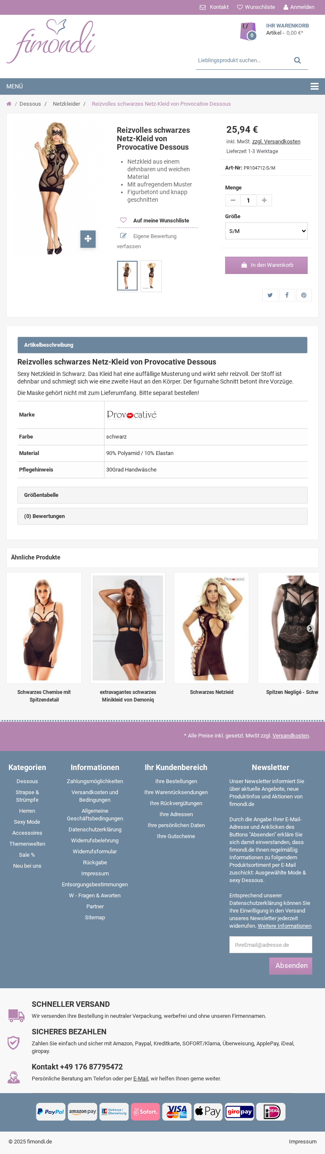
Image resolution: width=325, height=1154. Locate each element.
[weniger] (233, 200)
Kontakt (219, 7)
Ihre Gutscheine (176, 836)
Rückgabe (95, 862)
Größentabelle (41, 495)
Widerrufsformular (95, 851)
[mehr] (264, 200)
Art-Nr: (233, 167)
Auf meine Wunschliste (160, 220)
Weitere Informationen (284, 926)
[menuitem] (27, 783)
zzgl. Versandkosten (276, 141)
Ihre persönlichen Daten (176, 825)
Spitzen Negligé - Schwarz (295, 692)
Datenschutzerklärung (95, 829)
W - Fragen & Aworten (95, 895)
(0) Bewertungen (44, 516)
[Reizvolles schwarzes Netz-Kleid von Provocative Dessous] (127, 275)
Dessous (30, 104)
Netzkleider (66, 104)
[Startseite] (10, 104)
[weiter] (310, 628)
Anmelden (302, 7)
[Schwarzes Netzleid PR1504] (211, 628)
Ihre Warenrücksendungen (176, 792)
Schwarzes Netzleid (212, 692)
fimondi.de (39, 1141)
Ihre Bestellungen (176, 781)
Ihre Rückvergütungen (176, 803)
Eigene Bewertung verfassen (146, 241)
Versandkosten (291, 735)
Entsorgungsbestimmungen (95, 884)
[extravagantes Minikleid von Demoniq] (127, 628)
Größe (233, 216)
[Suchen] (297, 60)
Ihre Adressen (176, 814)
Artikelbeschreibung (48, 345)
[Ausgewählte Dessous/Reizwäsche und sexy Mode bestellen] (57, 40)
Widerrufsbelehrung (94, 840)
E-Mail (140, 1078)
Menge (233, 187)
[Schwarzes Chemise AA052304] (44, 628)
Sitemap (95, 917)
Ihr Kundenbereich (176, 767)
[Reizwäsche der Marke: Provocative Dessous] (131, 414)
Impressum (95, 873)
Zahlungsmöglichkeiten (95, 781)
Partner (95, 906)
